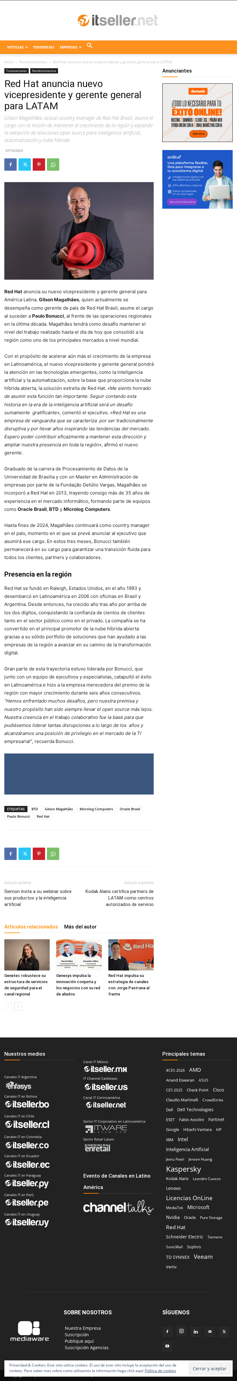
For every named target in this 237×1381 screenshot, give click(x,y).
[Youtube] (167, 1346)
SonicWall (174, 1247)
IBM (169, 1139)
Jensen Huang (200, 1159)
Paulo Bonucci (18, 816)
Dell (169, 1109)
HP (219, 1129)
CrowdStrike (212, 1100)
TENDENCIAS (43, 47)
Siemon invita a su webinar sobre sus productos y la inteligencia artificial (38, 898)
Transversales (16, 71)
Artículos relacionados (31, 927)
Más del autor (80, 927)
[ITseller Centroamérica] (118, 20)
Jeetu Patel (175, 1159)
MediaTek (174, 1207)
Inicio (8, 62)
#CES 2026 (175, 1070)
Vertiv (171, 1267)
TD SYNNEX (177, 1257)
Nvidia (173, 1217)
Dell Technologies (195, 1109)
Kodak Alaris (177, 1178)
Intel (183, 1139)
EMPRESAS (68, 47)
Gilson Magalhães (59, 809)
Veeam (203, 1256)
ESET (170, 1119)
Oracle (190, 1217)
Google (172, 1129)
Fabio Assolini (191, 1119)
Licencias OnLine (189, 1198)
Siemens (215, 1237)
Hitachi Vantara (197, 1129)
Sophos (194, 1247)
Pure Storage (211, 1217)
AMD (195, 1069)
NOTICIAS (15, 47)
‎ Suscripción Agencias (86, 1347)
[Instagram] (181, 1331)
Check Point (198, 1090)
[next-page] (18, 1006)
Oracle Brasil (130, 809)
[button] (90, 47)
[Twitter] (25, 164)
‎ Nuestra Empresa (82, 1328)
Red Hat (43, 816)
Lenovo (173, 1188)
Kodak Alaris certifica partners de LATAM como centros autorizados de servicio (119, 898)
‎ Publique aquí (79, 1341)
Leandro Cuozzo (207, 1178)
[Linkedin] (196, 1332)
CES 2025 (174, 1090)
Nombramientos (33, 62)
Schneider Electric (184, 1237)
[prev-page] (8, 1006)
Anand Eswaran (180, 1080)
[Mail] (210, 1332)
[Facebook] (10, 164)
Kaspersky (183, 1169)
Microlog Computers (96, 809)
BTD (34, 809)
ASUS (203, 1080)
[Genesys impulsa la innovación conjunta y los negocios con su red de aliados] (79, 954)
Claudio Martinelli (182, 1100)
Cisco (218, 1090)
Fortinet (216, 1119)
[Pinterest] (39, 164)
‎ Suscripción (76, 1334)
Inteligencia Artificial (187, 1149)
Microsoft (198, 1207)
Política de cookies (160, 1370)
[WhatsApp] (53, 164)
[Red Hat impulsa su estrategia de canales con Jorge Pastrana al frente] (131, 954)
